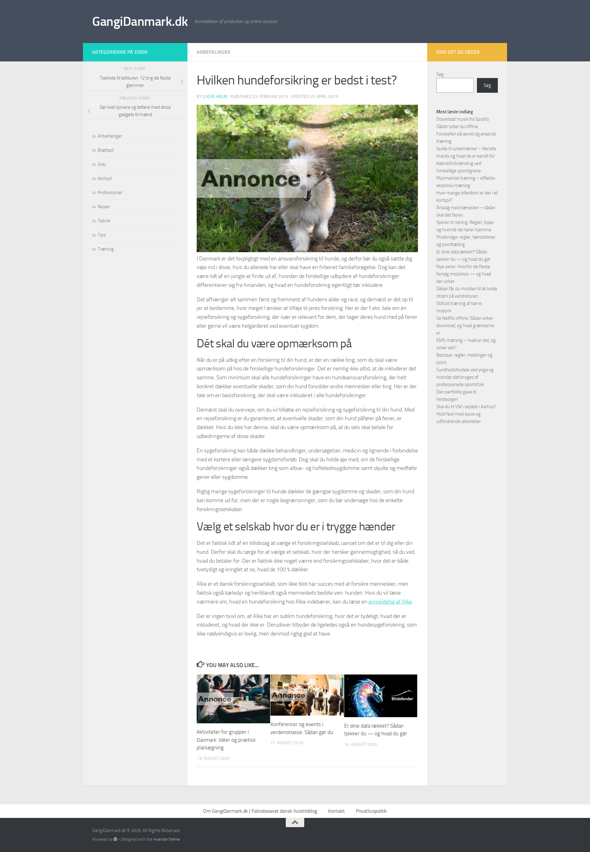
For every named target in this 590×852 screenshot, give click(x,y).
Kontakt (336, 811)
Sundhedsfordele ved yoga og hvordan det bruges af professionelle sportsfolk (465, 377)
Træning (106, 249)
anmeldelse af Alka (390, 601)
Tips (102, 235)
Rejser (104, 206)
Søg (440, 74)
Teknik (104, 221)
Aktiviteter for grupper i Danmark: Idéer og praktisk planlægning (226, 740)
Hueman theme (166, 839)
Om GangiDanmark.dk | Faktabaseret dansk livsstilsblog (260, 811)
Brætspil (106, 150)
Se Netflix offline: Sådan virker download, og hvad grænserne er (465, 325)
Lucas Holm (215, 96)
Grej (101, 164)
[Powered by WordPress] (115, 839)
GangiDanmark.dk (140, 21)
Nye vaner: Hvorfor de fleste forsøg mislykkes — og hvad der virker (463, 274)
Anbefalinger (213, 52)
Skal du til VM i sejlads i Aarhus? (466, 406)
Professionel (110, 192)
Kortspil (105, 178)
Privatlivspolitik (371, 811)
